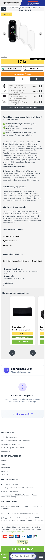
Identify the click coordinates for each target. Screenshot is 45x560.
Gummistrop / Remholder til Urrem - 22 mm (22, 328)
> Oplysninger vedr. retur (10, 444)
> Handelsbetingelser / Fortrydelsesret (15, 441)
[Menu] (41, 556)
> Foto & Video (6, 475)
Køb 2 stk (34, 68)
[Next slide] (40, 33)
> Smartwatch (6, 468)
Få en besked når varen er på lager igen (22, 108)
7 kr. (22, 333)
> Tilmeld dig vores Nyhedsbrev (13, 448)
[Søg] (33, 556)
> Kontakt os (5, 451)
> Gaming (5, 471)
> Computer (5, 464)
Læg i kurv (22, 549)
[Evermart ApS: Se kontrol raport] (22, 542)
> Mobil (4, 460)
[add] (37, 79)
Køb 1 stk (12, 68)
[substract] (8, 79)
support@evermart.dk (15, 532)
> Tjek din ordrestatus (9, 437)
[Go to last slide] (4, 33)
